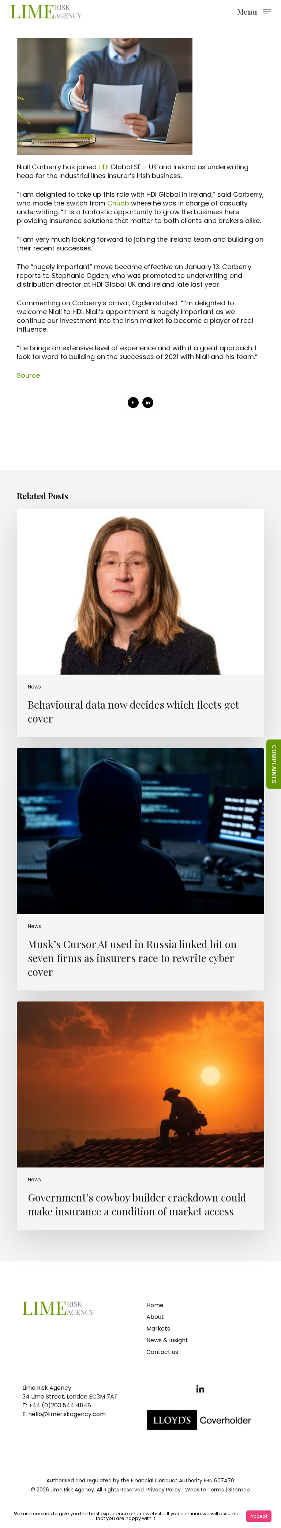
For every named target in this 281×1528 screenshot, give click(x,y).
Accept (258, 1516)
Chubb (118, 203)
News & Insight (167, 1340)
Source (28, 375)
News (34, 686)
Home (155, 1305)
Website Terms (204, 1489)
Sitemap (239, 1489)
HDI (103, 166)
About (155, 1317)
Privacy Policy (163, 1489)
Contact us (162, 1352)
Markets (158, 1328)
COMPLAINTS (273, 764)
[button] (254, 11)
